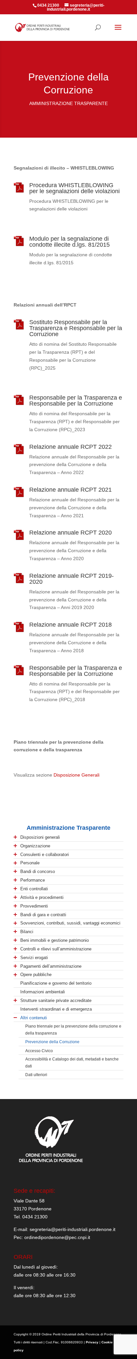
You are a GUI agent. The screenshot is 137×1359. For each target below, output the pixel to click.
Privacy (92, 1342)
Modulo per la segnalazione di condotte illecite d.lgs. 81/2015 (69, 241)
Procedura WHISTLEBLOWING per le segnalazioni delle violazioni (74, 188)
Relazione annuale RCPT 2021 (70, 489)
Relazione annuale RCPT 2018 (70, 624)
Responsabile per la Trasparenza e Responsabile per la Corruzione (75, 400)
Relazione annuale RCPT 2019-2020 (71, 578)
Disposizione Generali (76, 775)
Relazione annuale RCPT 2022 (70, 446)
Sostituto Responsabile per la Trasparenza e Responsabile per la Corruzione (75, 328)
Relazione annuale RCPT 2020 (70, 532)
